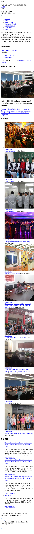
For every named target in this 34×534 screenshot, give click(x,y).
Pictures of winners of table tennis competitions (19, 433)
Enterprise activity (10, 151)
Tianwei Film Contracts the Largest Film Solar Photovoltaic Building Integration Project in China (18, 444)
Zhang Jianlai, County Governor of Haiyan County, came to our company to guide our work (16, 111)
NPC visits (8, 403)
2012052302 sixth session (12, 273)
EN (4, 7)
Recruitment (14, 50)
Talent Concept (5, 50)
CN (2, 7)
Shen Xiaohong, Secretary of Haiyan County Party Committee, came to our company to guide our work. (18, 305)
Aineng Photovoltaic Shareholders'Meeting (17, 241)
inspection (8, 495)
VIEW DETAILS (10, 458)
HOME (14, 60)
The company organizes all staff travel (16, 337)
